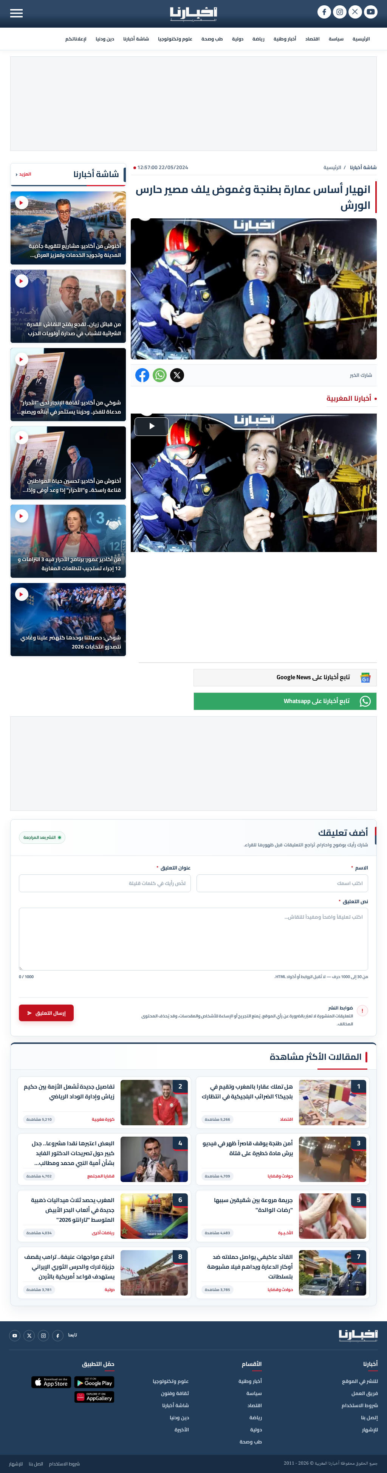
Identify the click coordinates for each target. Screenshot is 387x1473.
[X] (29, 1335)
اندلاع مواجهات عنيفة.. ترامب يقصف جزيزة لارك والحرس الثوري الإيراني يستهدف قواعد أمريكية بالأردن (69, 1266)
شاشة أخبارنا (136, 38)
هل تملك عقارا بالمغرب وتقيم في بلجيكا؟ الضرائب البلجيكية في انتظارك (247, 1091)
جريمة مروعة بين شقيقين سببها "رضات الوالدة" (253, 1205)
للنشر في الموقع (360, 1381)
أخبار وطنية (285, 38)
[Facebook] (57, 1335)
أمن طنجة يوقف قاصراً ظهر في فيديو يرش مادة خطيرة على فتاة (248, 1148)
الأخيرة (182, 1429)
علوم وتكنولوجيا (175, 38)
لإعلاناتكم (76, 38)
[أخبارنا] (358, 1335)
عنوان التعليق (173, 868)
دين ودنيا (105, 38)
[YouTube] (14, 1335)
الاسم (359, 868)
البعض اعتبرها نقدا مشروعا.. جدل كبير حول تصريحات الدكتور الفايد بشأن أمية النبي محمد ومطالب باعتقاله (73, 1153)
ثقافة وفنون (175, 1393)
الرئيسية (361, 38)
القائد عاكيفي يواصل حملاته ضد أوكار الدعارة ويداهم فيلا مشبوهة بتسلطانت (250, 1266)
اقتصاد (312, 38)
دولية (237, 38)
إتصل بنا (369, 1417)
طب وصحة (212, 38)
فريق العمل (364, 1393)
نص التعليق (353, 901)
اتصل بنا (36, 1464)
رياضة (258, 38)
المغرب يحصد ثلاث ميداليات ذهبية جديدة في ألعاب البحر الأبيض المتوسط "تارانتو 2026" (73, 1209)
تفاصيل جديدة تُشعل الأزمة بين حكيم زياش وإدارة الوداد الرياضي (69, 1091)
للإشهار (370, 1429)
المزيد (23, 174)
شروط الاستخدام (360, 1405)
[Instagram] (43, 1335)
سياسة (336, 38)
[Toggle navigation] (16, 13)
